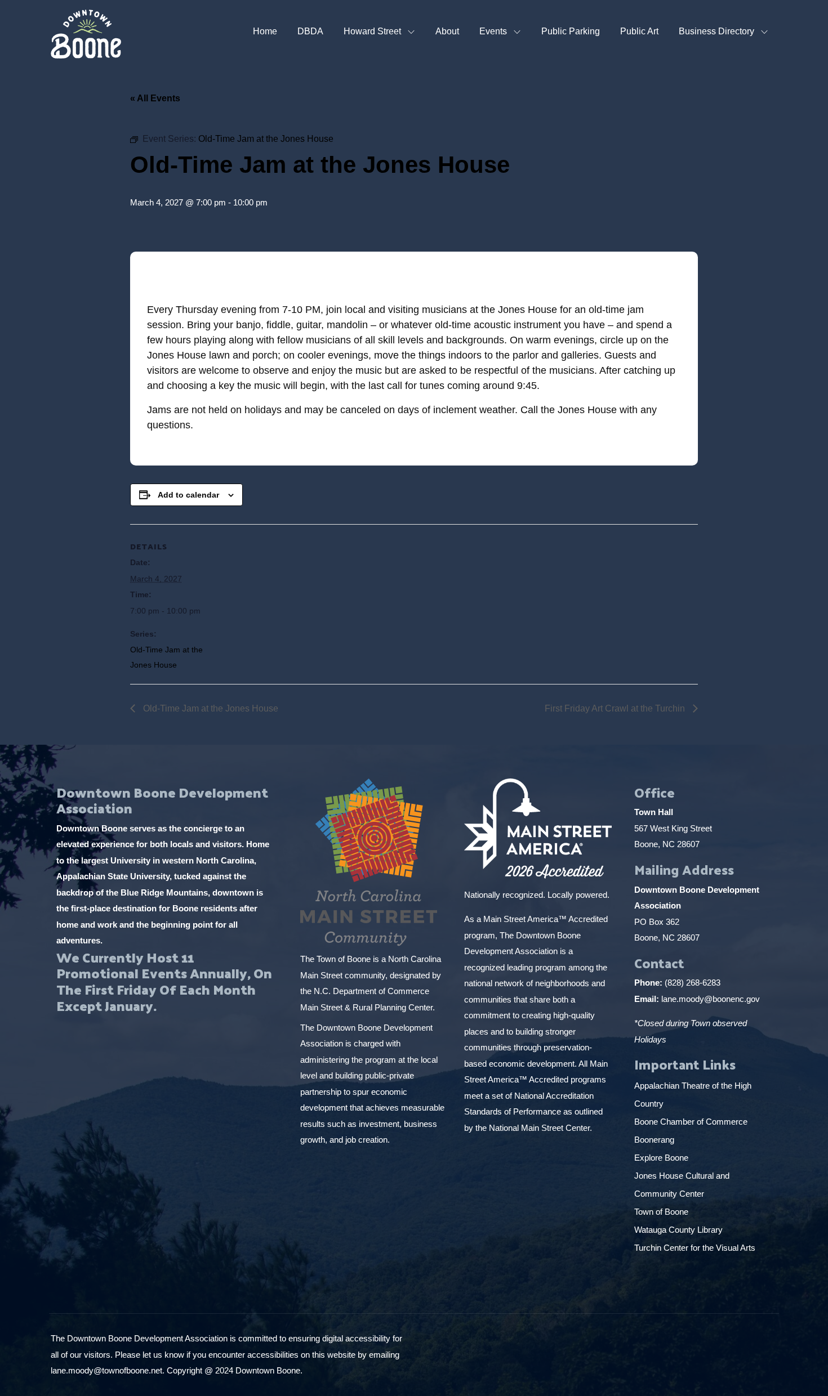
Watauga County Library (679, 1229)
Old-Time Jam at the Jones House (209, 708)
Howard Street (372, 31)
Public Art (639, 31)
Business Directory (716, 31)
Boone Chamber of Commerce (692, 1121)
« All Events (155, 98)
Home (265, 31)
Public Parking (570, 31)
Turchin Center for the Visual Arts (694, 1247)
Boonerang (654, 1139)
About (447, 31)
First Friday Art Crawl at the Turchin (616, 708)
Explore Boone (662, 1157)
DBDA (310, 31)
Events (493, 31)
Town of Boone (661, 1211)
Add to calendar (188, 494)
